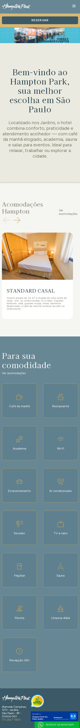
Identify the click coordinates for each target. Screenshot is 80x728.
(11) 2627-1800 (11, 719)
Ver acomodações (68, 212)
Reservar (39, 20)
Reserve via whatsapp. (60, 724)
